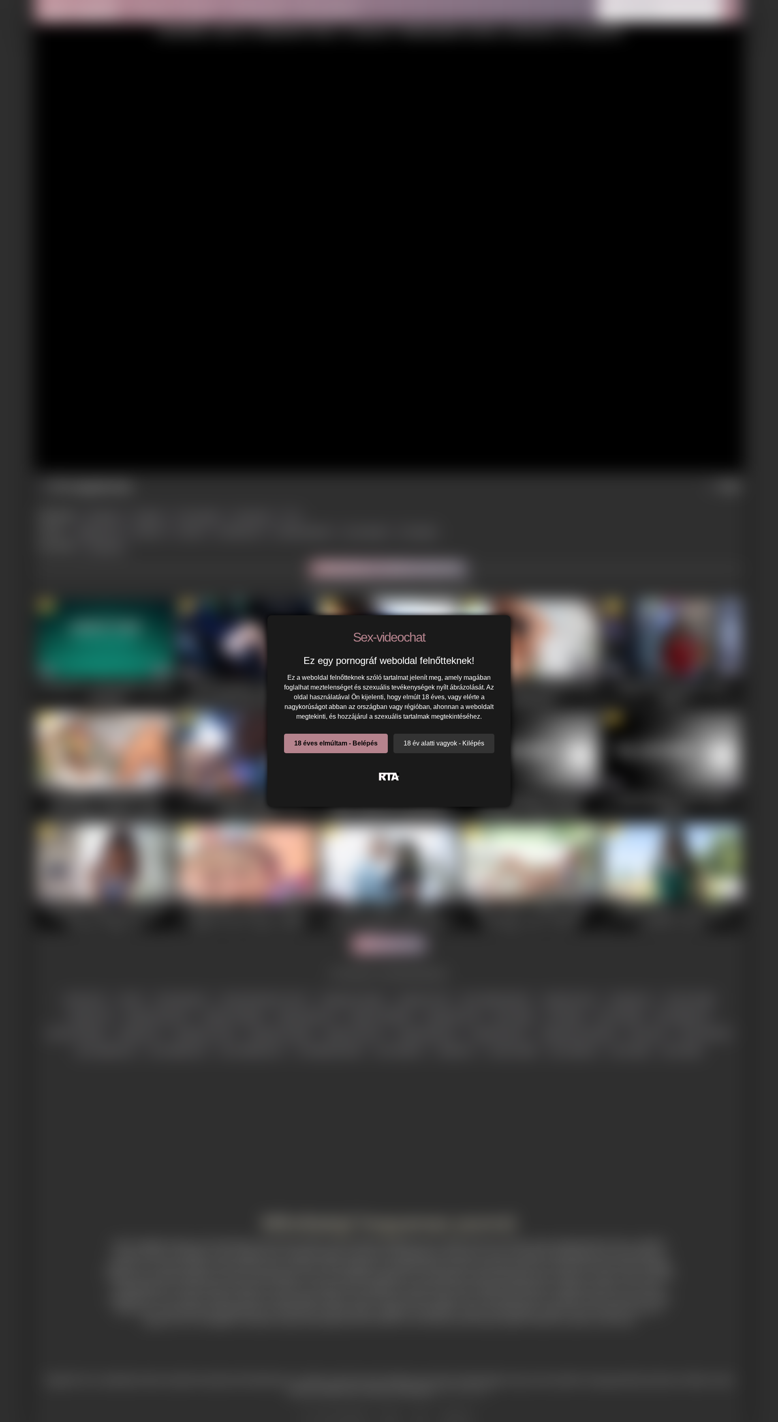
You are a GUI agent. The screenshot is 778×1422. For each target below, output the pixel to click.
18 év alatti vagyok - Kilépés (444, 743)
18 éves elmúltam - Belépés (336, 743)
